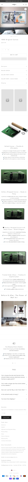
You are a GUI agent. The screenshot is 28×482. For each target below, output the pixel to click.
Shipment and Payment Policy (8, 429)
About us (3, 425)
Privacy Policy (4, 431)
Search (3, 427)
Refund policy (4, 438)
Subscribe (6, 417)
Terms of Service (5, 436)
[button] (14, 58)
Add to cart (14, 54)
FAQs (2, 434)
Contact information (6, 440)
